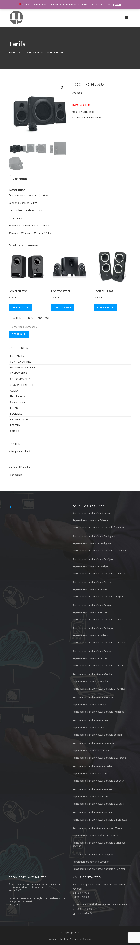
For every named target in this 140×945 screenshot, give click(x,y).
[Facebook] (10, 506)
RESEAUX (15, 425)
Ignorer (117, 4)
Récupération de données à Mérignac (93, 697)
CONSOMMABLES (20, 379)
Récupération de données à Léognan (93, 854)
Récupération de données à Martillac (93, 674)
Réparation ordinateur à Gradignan (92, 543)
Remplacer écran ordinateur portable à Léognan (99, 868)
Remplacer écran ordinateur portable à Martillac (99, 688)
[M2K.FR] (16, 17)
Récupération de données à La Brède (93, 743)
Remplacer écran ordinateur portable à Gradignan (100, 550)
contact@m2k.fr (85, 913)
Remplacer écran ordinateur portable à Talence (99, 527)
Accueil (52, 938)
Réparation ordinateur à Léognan (91, 861)
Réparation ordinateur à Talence (90, 520)
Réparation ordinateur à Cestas (90, 658)
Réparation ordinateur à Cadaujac (91, 635)
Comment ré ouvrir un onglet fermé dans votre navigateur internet (37, 900)
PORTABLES (17, 355)
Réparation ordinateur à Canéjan (91, 566)
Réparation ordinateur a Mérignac (91, 704)
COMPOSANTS (18, 373)
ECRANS (14, 407)
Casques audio (18, 402)
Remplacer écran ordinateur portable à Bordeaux (100, 819)
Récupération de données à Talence (92, 513)
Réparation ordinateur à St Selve (90, 773)
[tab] (19, 178)
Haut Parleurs (36, 52)
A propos (74, 938)
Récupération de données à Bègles (92, 582)
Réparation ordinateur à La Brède (91, 750)
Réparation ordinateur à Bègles (90, 589)
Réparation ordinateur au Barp (89, 727)
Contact (87, 938)
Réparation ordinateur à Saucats (90, 796)
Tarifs (63, 938)
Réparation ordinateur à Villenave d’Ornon (95, 835)
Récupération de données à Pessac (92, 605)
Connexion (16, 474)
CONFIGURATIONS (20, 361)
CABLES (14, 431)
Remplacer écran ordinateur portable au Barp (98, 734)
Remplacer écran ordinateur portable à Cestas (98, 665)
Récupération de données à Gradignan (94, 536)
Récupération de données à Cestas (92, 651)
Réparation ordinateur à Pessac (90, 612)
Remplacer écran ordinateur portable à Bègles (98, 596)
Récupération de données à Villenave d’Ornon (98, 828)
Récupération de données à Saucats (92, 789)
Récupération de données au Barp (91, 720)
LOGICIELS (16, 413)
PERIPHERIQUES (19, 419)
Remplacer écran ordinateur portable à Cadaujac (99, 642)
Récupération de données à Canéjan (93, 559)
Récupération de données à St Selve (92, 766)
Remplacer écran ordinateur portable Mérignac (98, 711)
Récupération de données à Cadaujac (93, 628)
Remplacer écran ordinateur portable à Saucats (99, 803)
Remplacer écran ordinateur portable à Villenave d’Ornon (99, 844)
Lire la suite (20, 307)
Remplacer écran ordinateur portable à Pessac (98, 619)
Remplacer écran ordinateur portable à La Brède (99, 757)
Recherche (19, 334)
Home (12, 52)
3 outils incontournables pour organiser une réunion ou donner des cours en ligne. (35, 885)
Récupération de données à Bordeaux (93, 812)
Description (20, 178)
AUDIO (22, 52)
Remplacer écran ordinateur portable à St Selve (99, 780)
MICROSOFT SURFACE (22, 367)
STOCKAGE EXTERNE (22, 384)
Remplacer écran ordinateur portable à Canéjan (99, 573)
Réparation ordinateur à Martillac (91, 681)
